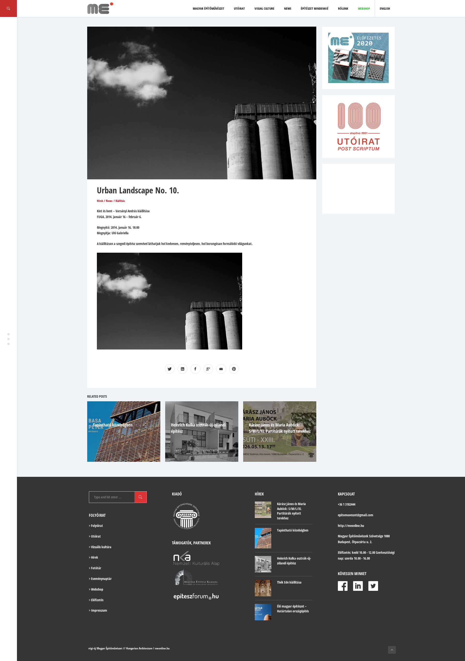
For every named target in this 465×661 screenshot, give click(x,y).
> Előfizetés (96, 600)
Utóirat (239, 8)
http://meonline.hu (351, 525)
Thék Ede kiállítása (289, 582)
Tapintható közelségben (112, 425)
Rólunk (343, 8)
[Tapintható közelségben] (263, 538)
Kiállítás (120, 201)
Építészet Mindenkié (314, 8)
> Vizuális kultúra (100, 547)
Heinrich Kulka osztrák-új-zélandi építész (294, 560)
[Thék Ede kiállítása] (263, 588)
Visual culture (264, 8)
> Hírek (93, 557)
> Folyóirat (96, 525)
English (385, 8)
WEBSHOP (364, 8)
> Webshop (96, 589)
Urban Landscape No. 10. (138, 190)
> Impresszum (98, 610)
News (287, 8)
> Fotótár (95, 568)
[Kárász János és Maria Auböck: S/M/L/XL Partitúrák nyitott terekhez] (263, 509)
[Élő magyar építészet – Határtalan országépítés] (263, 612)
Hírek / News (104, 201)
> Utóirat (95, 536)
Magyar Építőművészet (208, 8)
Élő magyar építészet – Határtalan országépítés (293, 608)
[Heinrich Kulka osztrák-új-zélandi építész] (263, 564)
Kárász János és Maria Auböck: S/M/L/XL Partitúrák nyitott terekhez (291, 510)
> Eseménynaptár (100, 578)
